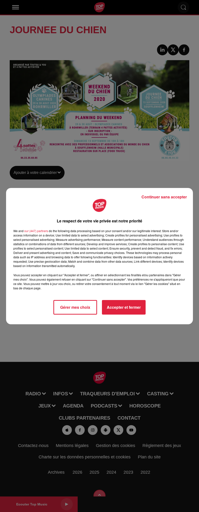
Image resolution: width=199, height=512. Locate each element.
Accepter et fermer (124, 307)
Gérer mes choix (75, 307)
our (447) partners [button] (36, 231)
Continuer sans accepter (164, 197)
